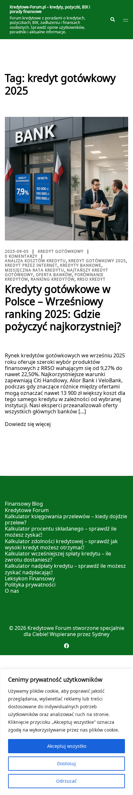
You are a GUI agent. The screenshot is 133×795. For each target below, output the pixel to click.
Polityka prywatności (30, 584)
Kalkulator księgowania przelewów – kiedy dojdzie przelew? (66, 519)
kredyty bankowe (80, 265)
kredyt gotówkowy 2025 (97, 260)
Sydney (100, 634)
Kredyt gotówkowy (61, 251)
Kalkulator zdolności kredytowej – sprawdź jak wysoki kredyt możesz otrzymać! (61, 544)
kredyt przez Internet (31, 265)
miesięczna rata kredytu (34, 270)
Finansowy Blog (24, 503)
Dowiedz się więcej (28, 424)
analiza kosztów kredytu (35, 260)
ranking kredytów (53, 279)
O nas (12, 590)
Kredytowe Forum (27, 510)
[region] (66, 732)
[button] (112, 19)
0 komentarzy (21, 256)
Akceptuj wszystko (66, 746)
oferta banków (54, 274)
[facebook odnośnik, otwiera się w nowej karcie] (66, 645)
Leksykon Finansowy (30, 578)
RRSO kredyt (91, 279)
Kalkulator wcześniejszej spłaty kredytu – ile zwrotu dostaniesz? (58, 556)
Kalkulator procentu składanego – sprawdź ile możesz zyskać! (61, 531)
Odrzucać (66, 781)
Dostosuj (66, 763)
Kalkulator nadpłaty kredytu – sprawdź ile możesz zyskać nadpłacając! (65, 569)
